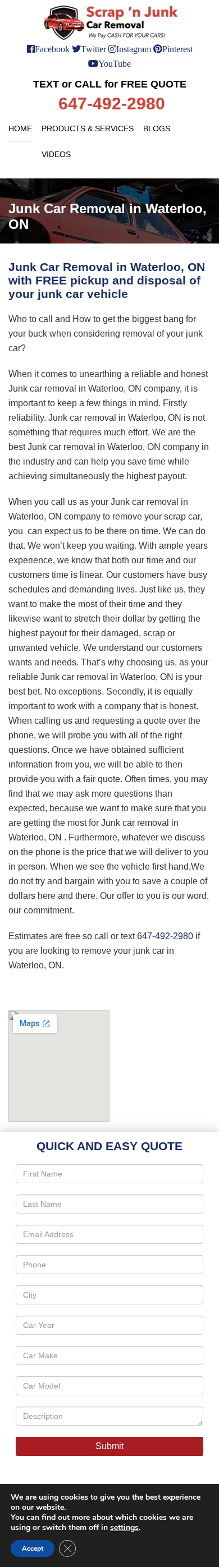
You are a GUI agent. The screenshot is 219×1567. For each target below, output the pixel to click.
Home (20, 128)
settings (124, 1528)
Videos (56, 154)
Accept (32, 1548)
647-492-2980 (165, 936)
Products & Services (88, 128)
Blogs (156, 128)
